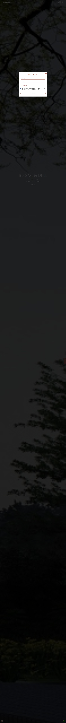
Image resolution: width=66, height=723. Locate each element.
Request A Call (33, 93)
